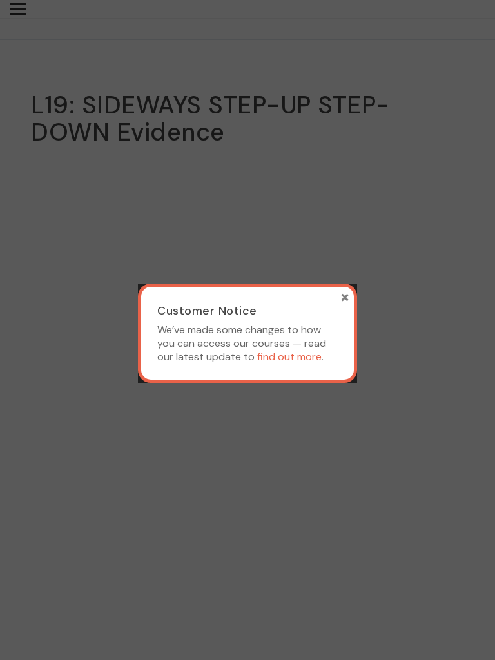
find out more (289, 357)
